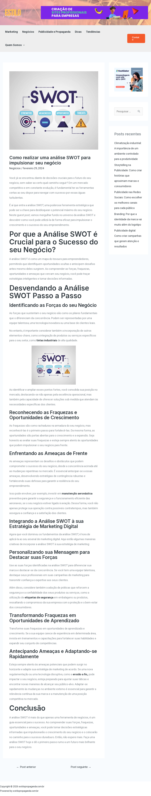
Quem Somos (13, 45)
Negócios (28, 31)
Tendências (93, 31)
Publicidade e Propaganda (54, 31)
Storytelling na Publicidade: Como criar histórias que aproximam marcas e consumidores (128, 175)
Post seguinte (81, 767)
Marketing (11, 31)
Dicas (78, 31)
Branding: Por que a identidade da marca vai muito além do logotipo (128, 219)
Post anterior (26, 767)
